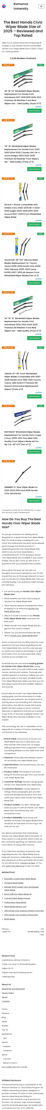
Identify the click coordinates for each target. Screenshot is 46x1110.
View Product (34, 110)
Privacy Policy (8, 993)
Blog (4, 1017)
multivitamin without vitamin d (16, 960)
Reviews (5, 1013)
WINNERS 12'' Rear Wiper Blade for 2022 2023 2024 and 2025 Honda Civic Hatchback (21, 490)
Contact (6, 1001)
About (4, 997)
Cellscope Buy (8, 976)
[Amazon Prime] (38, 107)
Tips (5, 1038)
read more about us (15, 866)
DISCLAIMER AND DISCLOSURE (14, 1067)
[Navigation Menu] (41, 6)
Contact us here (27, 863)
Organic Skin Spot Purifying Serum (17, 972)
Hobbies (7, 1046)
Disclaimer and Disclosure (13, 989)
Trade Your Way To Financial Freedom (19, 964)
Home (4, 1009)
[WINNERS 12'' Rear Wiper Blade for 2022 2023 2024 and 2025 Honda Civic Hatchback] (23, 474)
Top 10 (5, 1030)
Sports (5, 1042)
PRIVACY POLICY (10, 1063)
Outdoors (7, 1050)
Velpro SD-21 (7, 968)
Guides (5, 1025)
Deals (4, 1021)
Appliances (7, 1034)
